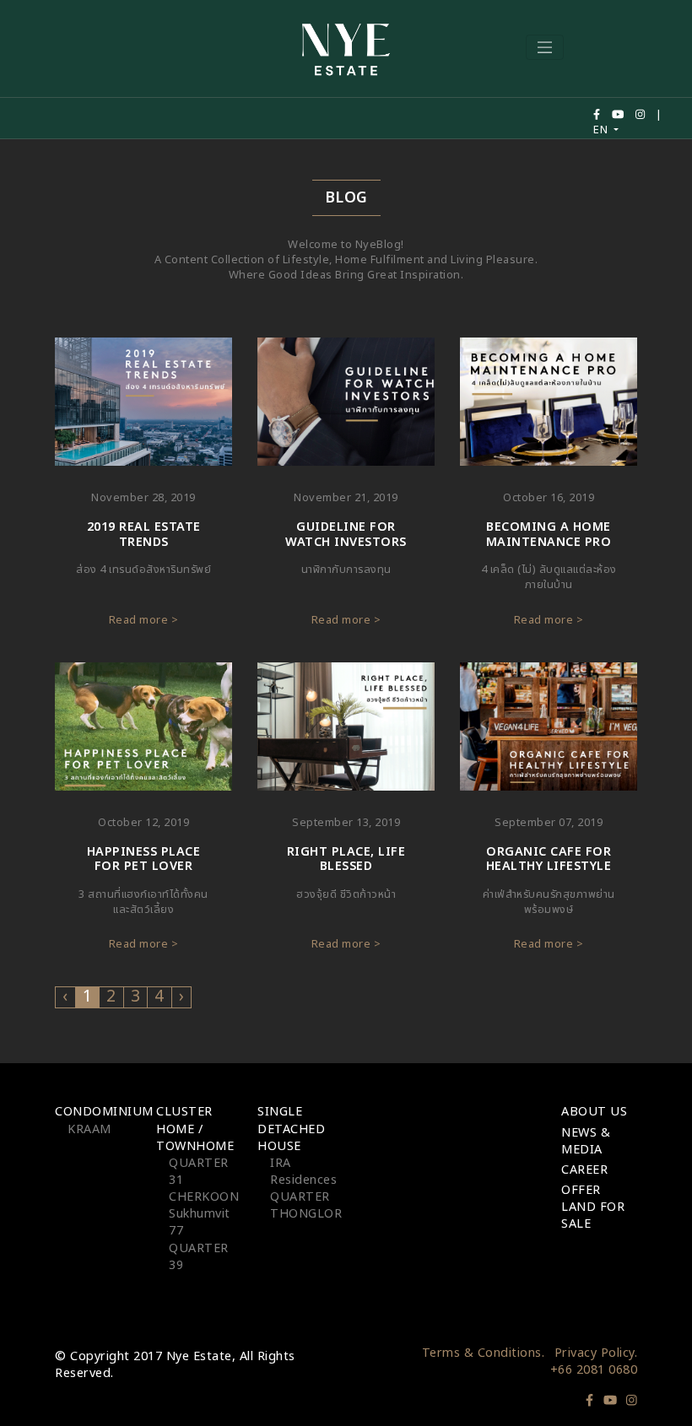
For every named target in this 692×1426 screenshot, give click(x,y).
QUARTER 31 (199, 1171)
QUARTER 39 (199, 1257)
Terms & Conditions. (483, 1353)
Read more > (144, 620)
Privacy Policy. (596, 1353)
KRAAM (89, 1129)
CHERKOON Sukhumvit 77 (204, 1214)
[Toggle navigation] (545, 47)
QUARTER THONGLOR (306, 1205)
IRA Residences (303, 1171)
